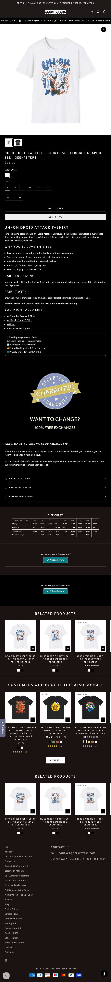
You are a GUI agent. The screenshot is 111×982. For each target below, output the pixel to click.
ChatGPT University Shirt (19, 328)
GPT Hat (11, 324)
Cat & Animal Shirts (14, 928)
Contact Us (10, 861)
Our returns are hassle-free (18, 856)
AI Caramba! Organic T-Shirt (21, 316)
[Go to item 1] (9, 142)
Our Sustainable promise (17, 875)
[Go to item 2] (18, 142)
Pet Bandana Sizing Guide (17, 890)
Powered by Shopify (67, 969)
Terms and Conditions (15, 880)
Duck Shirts (10, 947)
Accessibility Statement (16, 866)
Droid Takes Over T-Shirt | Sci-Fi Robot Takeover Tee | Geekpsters (20, 659)
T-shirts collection (28, 298)
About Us (9, 851)
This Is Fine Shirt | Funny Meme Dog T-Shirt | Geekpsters (55, 730)
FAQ (7, 847)
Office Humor (11, 938)
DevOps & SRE (11, 933)
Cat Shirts (9, 952)
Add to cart (55, 208)
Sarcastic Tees (11, 914)
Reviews (9, 899)
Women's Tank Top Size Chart (19, 895)
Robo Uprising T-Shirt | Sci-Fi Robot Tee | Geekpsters (90, 659)
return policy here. (57, 461)
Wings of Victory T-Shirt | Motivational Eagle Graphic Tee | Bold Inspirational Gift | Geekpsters (20, 733)
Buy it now (55, 217)
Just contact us (95, 461)
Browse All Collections (15, 885)
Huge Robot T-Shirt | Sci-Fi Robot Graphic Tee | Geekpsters (55, 659)
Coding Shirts (11, 909)
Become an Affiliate (14, 871)
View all (55, 760)
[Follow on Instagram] (6, 960)
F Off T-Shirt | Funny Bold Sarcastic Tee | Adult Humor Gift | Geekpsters (90, 730)
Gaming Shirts (11, 923)
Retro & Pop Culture (14, 942)
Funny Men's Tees (13, 918)
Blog (7, 904)
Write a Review (58, 560)
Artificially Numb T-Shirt (19, 320)
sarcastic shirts (61, 298)
